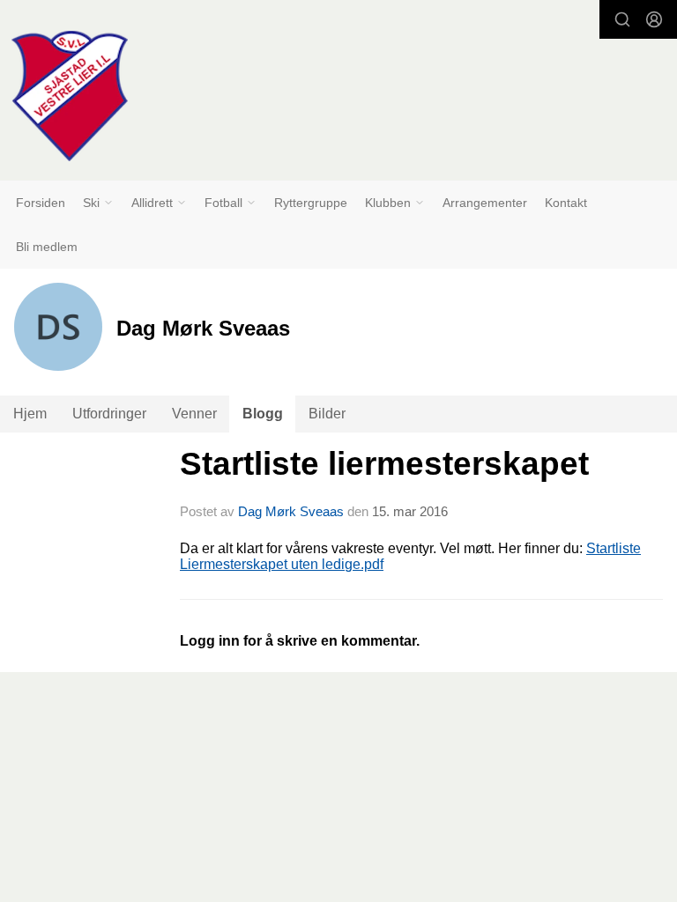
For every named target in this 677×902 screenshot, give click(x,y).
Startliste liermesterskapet (384, 464)
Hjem (30, 413)
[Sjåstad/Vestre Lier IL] (69, 96)
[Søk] (622, 19)
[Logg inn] (654, 19)
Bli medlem (47, 247)
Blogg (262, 413)
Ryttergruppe (310, 203)
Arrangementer (485, 203)
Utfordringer (109, 413)
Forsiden (40, 203)
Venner (194, 413)
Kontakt (566, 203)
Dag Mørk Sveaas (291, 511)
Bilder (327, 413)
